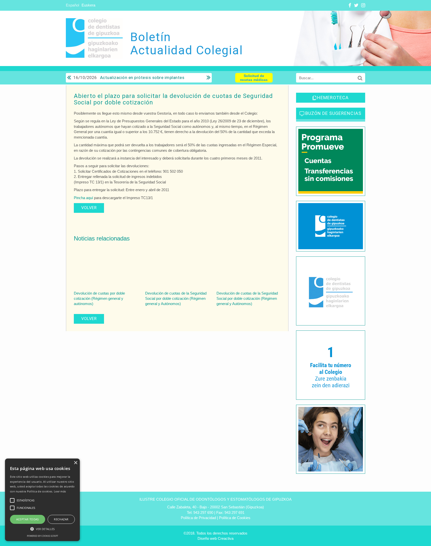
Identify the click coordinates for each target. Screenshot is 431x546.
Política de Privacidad (198, 518)
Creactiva (225, 538)
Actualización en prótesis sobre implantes (128, 77)
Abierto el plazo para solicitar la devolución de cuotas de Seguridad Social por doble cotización (173, 99)
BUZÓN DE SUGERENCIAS (333, 113)
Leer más (60, 491)
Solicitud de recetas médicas (254, 78)
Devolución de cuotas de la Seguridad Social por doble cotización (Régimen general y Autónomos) (176, 298)
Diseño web (207, 538)
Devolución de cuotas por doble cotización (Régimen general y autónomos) (99, 298)
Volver (89, 207)
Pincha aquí (83, 198)
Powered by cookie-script (42, 536)
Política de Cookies (234, 518)
